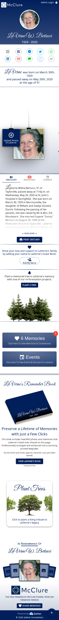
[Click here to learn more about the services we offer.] (29, 590)
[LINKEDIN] (8, 59)
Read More (29, 233)
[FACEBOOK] (19, 52)
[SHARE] (40, 59)
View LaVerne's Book (29, 461)
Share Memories (31, 606)
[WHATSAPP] (51, 52)
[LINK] (51, 59)
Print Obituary (31, 239)
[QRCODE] (8, 52)
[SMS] (29, 59)
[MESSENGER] (29, 52)
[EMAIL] (19, 59)
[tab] (11, 178)
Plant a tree (29, 285)
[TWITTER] (40, 52)
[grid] (29, 135)
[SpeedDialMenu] (52, 612)
